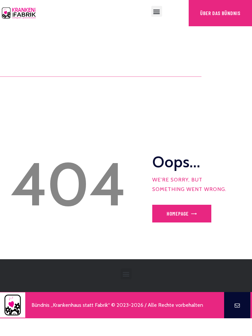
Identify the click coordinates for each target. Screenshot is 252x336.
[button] (156, 11)
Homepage (178, 213)
